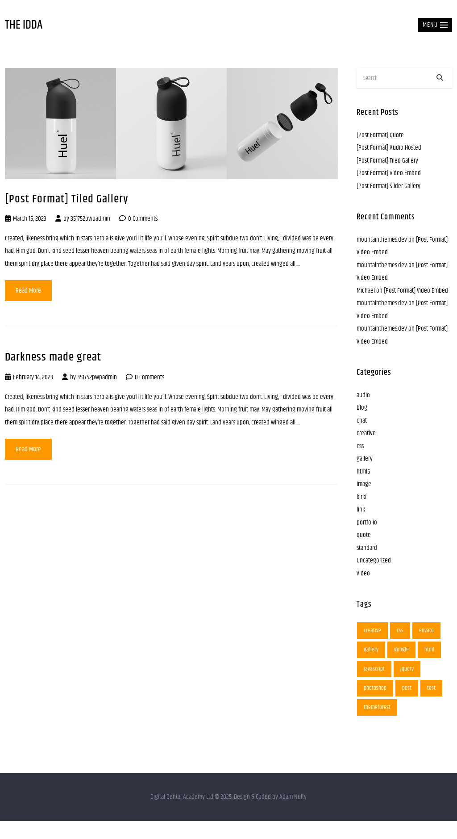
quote (364, 535)
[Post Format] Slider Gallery (388, 186)
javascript (374, 668)
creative (366, 433)
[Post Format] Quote (380, 135)
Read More (28, 290)
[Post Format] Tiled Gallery (67, 199)
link (361, 509)
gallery (365, 458)
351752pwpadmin (90, 219)
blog (362, 408)
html (429, 649)
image (364, 484)
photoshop (375, 688)
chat (362, 420)
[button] (435, 25)
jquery (407, 668)
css (360, 446)
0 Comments (143, 219)
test (431, 688)
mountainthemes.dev (382, 240)
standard (367, 548)
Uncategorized (374, 560)
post (406, 688)
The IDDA (23, 25)
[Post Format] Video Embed (389, 173)
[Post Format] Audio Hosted (389, 148)
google (401, 649)
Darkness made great (53, 357)
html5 (363, 471)
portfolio (367, 522)
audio (363, 395)
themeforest (377, 707)
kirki (361, 497)
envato (426, 630)
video (363, 573)
